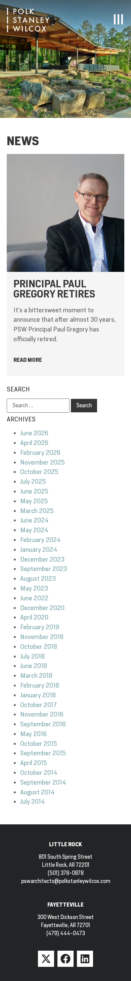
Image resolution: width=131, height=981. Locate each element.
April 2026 (34, 443)
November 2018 (41, 637)
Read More (27, 360)
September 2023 (43, 569)
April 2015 (33, 763)
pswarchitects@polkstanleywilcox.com (65, 881)
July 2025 (33, 481)
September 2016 (43, 724)
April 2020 (34, 617)
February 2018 (39, 685)
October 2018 (38, 647)
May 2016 (33, 734)
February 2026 (40, 452)
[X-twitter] (46, 959)
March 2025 (37, 511)
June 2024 (34, 520)
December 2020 (42, 608)
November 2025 (42, 462)
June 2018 (33, 666)
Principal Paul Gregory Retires (54, 289)
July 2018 (32, 656)
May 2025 (34, 501)
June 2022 (34, 598)
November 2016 (41, 714)
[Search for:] (38, 406)
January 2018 (38, 695)
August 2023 (38, 578)
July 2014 (32, 801)
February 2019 (39, 627)
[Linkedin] (85, 959)
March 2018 (36, 675)
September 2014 (43, 782)
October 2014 (38, 773)
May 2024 (34, 530)
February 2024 (40, 540)
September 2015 (43, 753)
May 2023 (34, 588)
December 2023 (42, 559)
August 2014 (37, 792)
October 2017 (38, 705)
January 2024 (38, 549)
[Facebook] (65, 959)
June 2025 (34, 491)
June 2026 (34, 433)
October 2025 (39, 472)
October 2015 (38, 744)
